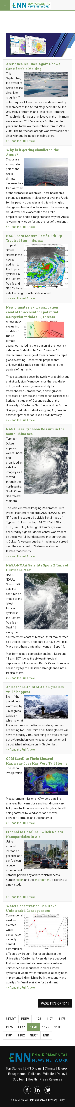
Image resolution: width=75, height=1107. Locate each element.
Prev (25, 1019)
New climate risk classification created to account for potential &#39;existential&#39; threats (32, 312)
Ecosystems (17, 1074)
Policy (61, 1074)
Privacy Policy (57, 1100)
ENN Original (33, 1068)
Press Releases (50, 1079)
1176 (9, 1027)
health (20, 879)
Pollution (34, 1074)
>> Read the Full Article (20, 141)
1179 (45, 1027)
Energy (63, 1068)
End (46, 1035)
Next (34, 1035)
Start (11, 1019)
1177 (21, 1027)
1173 (37, 1019)
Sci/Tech (19, 1079)
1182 (21, 1035)
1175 (62, 1019)
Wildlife (48, 1074)
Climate (50, 1068)
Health (32, 1079)
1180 (57, 1027)
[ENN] (31, 5)
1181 (9, 1035)
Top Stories (14, 1068)
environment (42, 879)
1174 (49, 1019)
